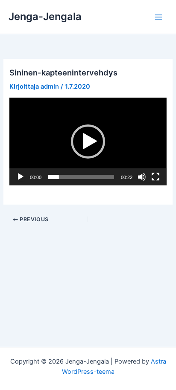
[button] (88, 141)
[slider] (81, 177)
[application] (87, 141)
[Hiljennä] (142, 177)
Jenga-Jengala (45, 16)
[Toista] (20, 177)
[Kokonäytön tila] (155, 177)
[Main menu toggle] (158, 17)
